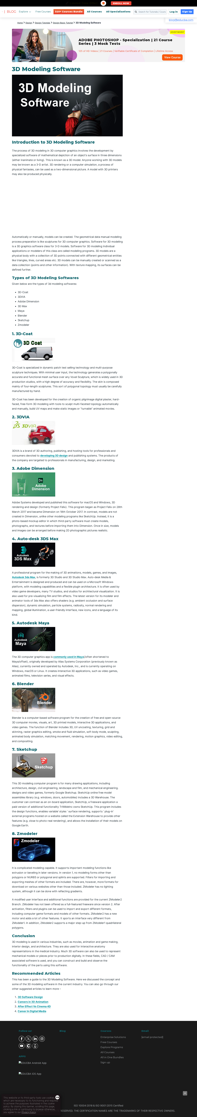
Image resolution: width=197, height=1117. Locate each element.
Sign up (105, 1062)
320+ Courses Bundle (69, 11)
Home (20, 23)
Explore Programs (112, 1047)
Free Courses (43, 11)
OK (57, 1097)
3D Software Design (30, 997)
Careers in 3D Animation (33, 1001)
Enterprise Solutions (113, 1037)
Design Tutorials (42, 23)
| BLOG (10, 12)
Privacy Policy (28, 1112)
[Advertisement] (157, 109)
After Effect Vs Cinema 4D (34, 1006)
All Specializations (118, 11)
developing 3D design (54, 455)
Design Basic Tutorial (63, 23)
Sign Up (187, 11)
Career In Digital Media (32, 1011)
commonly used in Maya (68, 656)
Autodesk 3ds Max (23, 577)
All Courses (94, 11)
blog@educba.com (181, 20)
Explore (23, 11)
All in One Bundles (112, 1057)
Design (29, 23)
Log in (174, 11)
